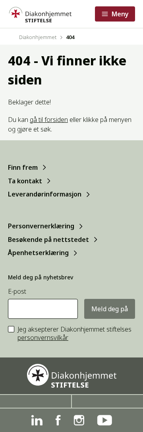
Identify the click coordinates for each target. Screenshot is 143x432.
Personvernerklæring (41, 226)
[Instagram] (78, 420)
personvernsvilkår (42, 337)
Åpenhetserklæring (38, 252)
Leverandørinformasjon (44, 194)
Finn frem (23, 167)
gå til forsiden (49, 119)
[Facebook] (58, 420)
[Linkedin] (37, 420)
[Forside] (40, 14)
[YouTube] (104, 420)
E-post (17, 291)
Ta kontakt (25, 181)
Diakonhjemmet (37, 37)
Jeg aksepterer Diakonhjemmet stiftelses (74, 333)
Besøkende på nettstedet (48, 239)
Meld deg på (109, 308)
